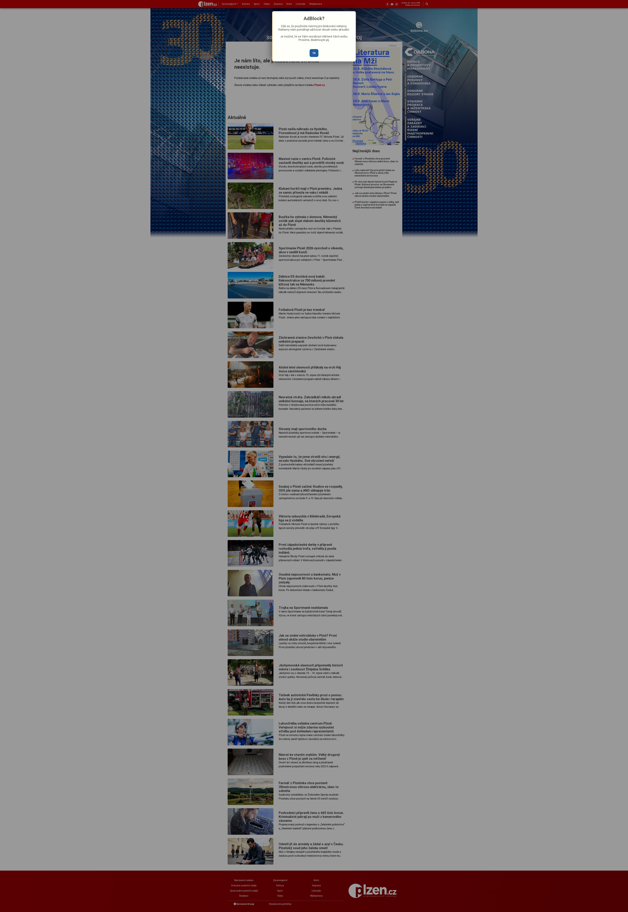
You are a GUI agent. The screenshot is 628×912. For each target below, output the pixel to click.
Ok (314, 53)
